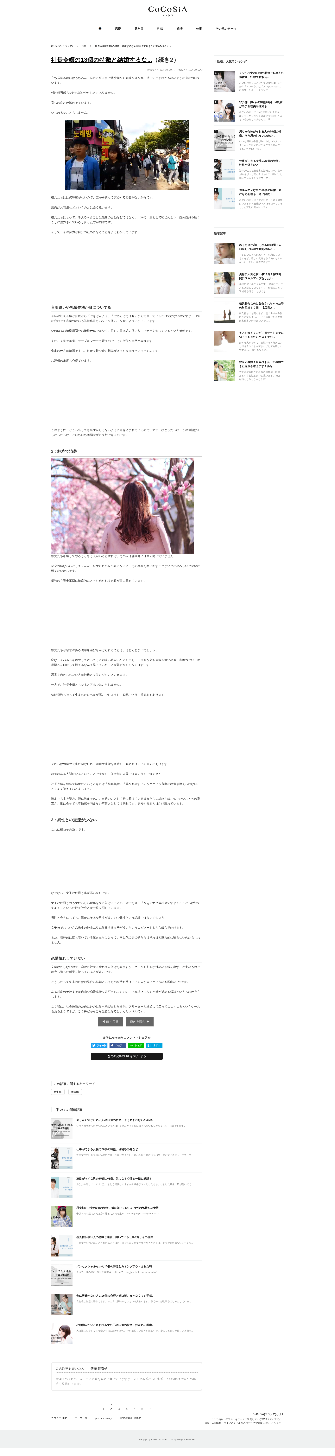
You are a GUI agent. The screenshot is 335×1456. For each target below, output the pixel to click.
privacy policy (103, 1418)
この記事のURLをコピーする (128, 1056)
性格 (160, 28)
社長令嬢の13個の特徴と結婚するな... (101, 59)
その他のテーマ (226, 28)
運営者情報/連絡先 (130, 1418)
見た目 (139, 28)
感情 (180, 28)
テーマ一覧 (81, 1418)
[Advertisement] (126, 266)
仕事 (199, 28)
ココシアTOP (59, 1418)
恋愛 (118, 28)
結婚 (76, 1092)
